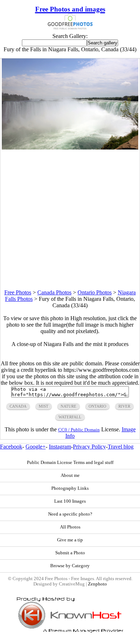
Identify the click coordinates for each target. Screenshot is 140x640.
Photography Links (70, 488)
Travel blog (121, 447)
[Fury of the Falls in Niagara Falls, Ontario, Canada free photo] (70, 147)
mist (43, 406)
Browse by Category (70, 565)
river (124, 406)
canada (18, 406)
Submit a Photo (70, 552)
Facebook (11, 447)
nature (68, 406)
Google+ (35, 447)
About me (70, 475)
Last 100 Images (70, 501)
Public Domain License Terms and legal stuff (70, 462)
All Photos (70, 527)
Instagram (60, 447)
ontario (97, 406)
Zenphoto (97, 584)
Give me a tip (70, 539)
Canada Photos (54, 292)
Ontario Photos (95, 292)
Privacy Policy (89, 447)
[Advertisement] (70, 219)
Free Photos (17, 292)
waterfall (70, 417)
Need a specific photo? (70, 514)
